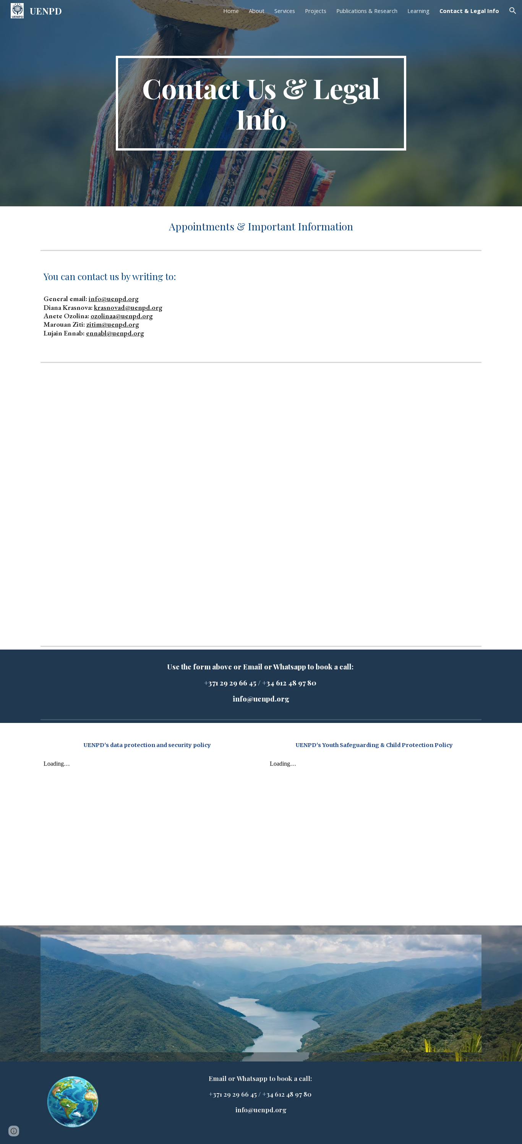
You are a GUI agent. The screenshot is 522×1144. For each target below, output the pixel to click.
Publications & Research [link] (366, 11)
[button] (513, 11)
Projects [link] (315, 11)
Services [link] (284, 11)
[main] (261, 103)
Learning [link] (418, 11)
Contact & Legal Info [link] (469, 11)
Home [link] (231, 11)
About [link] (256, 11)
